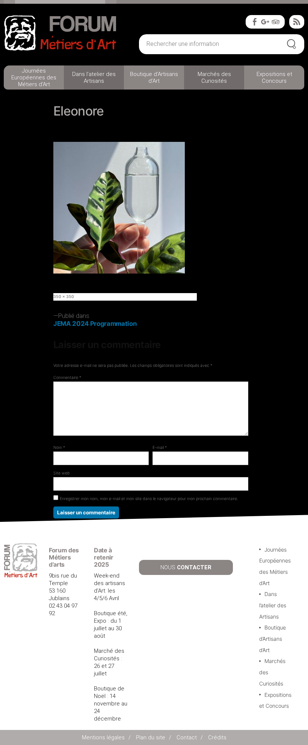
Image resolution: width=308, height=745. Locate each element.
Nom (59, 447)
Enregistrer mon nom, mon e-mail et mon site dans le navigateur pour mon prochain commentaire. (149, 498)
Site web (61, 473)
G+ (265, 21)
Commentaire (67, 377)
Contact (187, 737)
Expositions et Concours (274, 77)
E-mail (159, 447)
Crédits (217, 737)
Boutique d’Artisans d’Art (154, 77)
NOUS (185, 567)
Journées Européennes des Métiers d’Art (33, 77)
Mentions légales (103, 737)
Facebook (254, 21)
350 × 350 (63, 296)
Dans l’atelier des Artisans (94, 77)
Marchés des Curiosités (214, 77)
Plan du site (150, 737)
